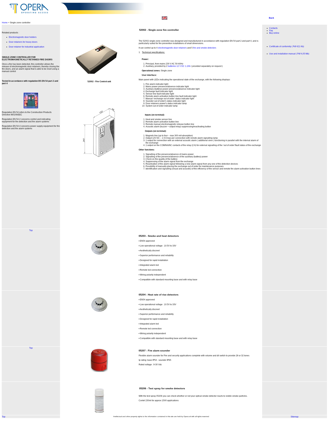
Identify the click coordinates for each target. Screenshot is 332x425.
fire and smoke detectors (204, 48)
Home (5, 22)
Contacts (273, 28)
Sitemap (294, 417)
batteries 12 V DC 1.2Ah (179, 66)
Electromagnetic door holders (22, 37)
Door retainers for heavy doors (23, 42)
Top (31, 230)
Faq (271, 30)
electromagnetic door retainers (172, 48)
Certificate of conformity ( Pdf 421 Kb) (286, 46)
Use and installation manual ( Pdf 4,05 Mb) (289, 53)
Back (271, 18)
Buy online (274, 33)
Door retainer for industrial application (26, 47)
